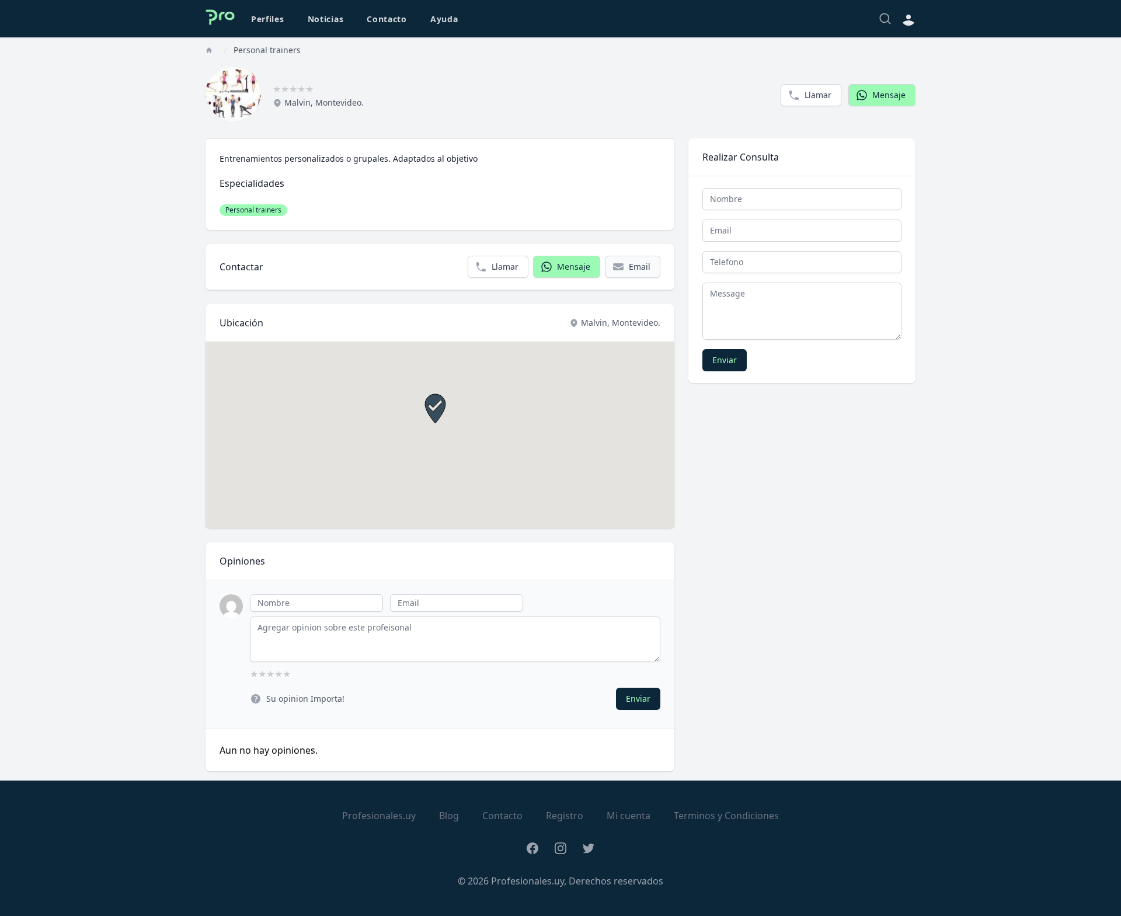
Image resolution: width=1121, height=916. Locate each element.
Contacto (387, 19)
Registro (564, 815)
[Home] (209, 50)
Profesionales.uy (379, 815)
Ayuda (444, 19)
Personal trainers (267, 49)
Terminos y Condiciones (726, 815)
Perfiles (267, 19)
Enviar (638, 698)
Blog (449, 815)
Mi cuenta (628, 815)
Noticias (326, 19)
